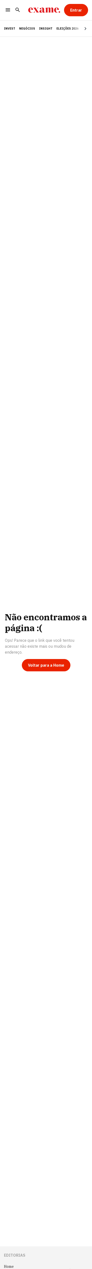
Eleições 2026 (67, 28)
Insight (46, 28)
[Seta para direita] (79, 28)
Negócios (27, 28)
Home (9, 1266)
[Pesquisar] (18, 10)
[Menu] (8, 10)
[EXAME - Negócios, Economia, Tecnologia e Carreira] (44, 10)
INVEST (9, 28)
